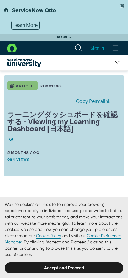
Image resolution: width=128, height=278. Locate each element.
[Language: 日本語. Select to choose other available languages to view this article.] (10, 139)
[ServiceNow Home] (12, 47)
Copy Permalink (93, 101)
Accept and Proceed (64, 268)
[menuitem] (79, 48)
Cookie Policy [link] (48, 235)
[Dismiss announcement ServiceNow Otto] (122, 5)
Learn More (25, 25)
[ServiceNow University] (24, 62)
